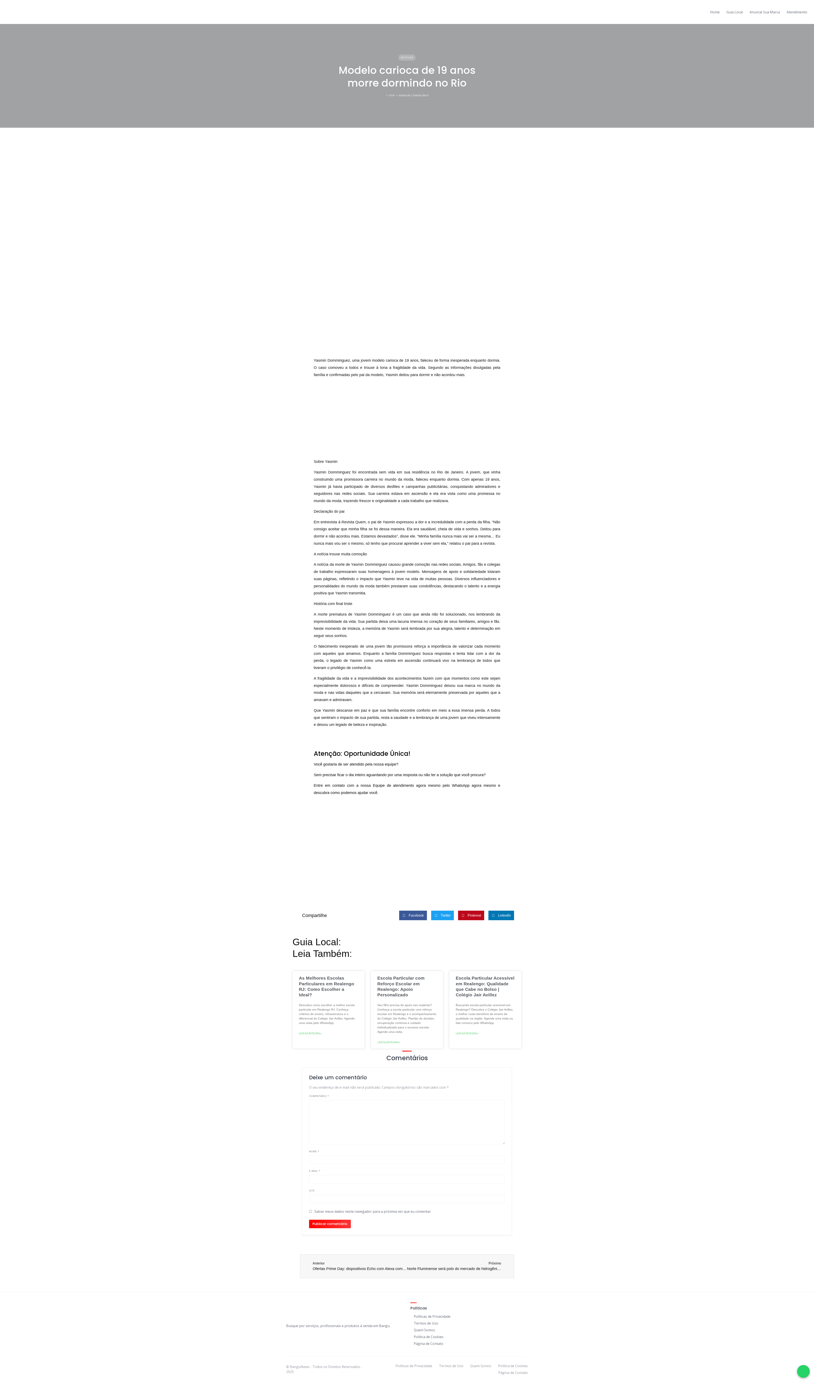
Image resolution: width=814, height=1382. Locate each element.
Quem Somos (424, 1330)
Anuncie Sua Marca (765, 12)
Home (715, 12)
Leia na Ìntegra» (310, 1033)
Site (312, 1190)
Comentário (319, 1096)
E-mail (314, 1170)
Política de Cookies (428, 1336)
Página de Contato (428, 1343)
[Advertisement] (407, 872)
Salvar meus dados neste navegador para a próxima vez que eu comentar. (372, 1211)
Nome (314, 1151)
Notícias (407, 57)
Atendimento (797, 12)
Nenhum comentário (414, 95)
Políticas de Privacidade (432, 1316)
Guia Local (734, 12)
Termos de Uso (426, 1323)
